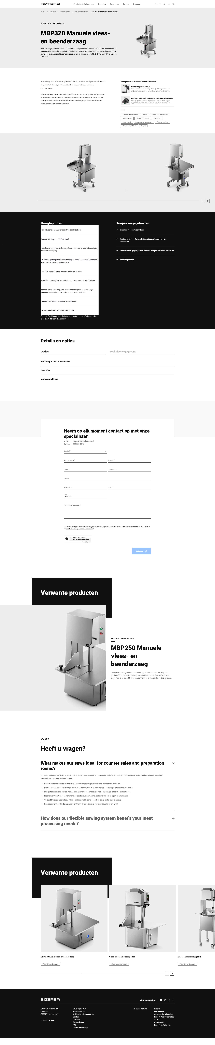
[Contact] (160, 4)
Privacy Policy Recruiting (164, 1017)
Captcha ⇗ (86, 542)
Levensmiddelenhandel (160, 114)
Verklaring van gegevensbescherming (79, 529)
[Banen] (169, 4)
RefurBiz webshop (80, 1027)
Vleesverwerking (65, 12)
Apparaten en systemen (143, 122)
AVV (156, 1019)
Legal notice (159, 1011)
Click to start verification (80, 539)
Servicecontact (79, 1011)
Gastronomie (127, 118)
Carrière (76, 1019)
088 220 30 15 (78, 444)
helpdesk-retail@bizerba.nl (83, 441)
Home (42, 12)
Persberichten (78, 1022)
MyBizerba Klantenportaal (83, 1014)
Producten (53, 12)
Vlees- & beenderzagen (81, 12)
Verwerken (157, 118)
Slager (143, 126)
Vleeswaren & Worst (130, 126)
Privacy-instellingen (162, 1025)
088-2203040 (48, 1020)
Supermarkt (127, 122)
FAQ (74, 1025)
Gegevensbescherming (163, 1014)
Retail (145, 114)
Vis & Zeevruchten (142, 118)
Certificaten (159, 1022)
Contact (76, 1017)
